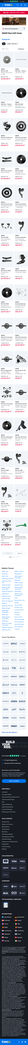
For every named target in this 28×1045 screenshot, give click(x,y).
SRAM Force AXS (6, 596)
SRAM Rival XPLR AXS (7, 578)
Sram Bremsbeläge (19, 619)
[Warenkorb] (25, 5)
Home (3, 16)
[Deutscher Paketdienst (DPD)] (14, 886)
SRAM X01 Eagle (6, 585)
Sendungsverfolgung (7, 834)
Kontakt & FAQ (5, 821)
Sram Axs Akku (18, 617)
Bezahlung (4, 831)
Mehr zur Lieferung (13, 996)
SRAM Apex (5, 621)
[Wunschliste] (18, 5)
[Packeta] (22, 893)
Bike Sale (6, 12)
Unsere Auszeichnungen (8, 799)
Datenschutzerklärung (7, 807)
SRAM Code (5, 571)
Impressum (4, 792)
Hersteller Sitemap (6, 839)
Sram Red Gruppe (19, 624)
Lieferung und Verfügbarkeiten (10, 841)
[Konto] (21, 5)
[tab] (13, 24)
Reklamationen (5, 826)
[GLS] (6, 893)
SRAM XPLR (5, 576)
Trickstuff (17, 629)
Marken (7, 16)
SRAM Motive (18, 573)
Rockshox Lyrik (18, 607)
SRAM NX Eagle (6, 608)
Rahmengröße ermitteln (8, 836)
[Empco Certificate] (6, 905)
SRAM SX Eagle (6, 598)
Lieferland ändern (21, 964)
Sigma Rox (17, 612)
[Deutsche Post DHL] (6, 886)
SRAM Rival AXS (6, 629)
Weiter (19, 553)
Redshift (17, 602)
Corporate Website (6, 794)
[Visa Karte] (14, 861)
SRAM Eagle (18, 591)
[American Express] (22, 861)
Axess (16, 597)
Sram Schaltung (19, 626)
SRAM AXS (5, 573)
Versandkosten (5, 829)
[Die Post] (22, 886)
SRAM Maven (5, 593)
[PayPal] (6, 868)
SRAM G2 (4, 603)
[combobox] (17, 49)
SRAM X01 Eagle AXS (7, 591)
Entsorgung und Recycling (8, 811)
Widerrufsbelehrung (7, 804)
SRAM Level (5, 614)
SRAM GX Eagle (19, 582)
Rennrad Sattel (18, 605)
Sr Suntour (17, 614)
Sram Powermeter (19, 621)
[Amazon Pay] (22, 868)
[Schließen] (24, 28)
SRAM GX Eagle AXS (7, 627)
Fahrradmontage (6, 846)
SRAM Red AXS (19, 585)
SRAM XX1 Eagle (19, 571)
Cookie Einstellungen (7, 809)
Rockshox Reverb (19, 609)
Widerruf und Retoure (7, 824)
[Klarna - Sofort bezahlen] (14, 868)
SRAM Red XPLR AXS (7, 605)
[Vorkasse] (6, 875)
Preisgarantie (5, 844)
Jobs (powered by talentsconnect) (10, 797)
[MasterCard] (6, 861)
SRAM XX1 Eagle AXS (7, 601)
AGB (3, 802)
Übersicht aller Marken (9, 732)
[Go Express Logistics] (14, 893)
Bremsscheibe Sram (20, 600)
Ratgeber (4, 849)
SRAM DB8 (17, 580)
